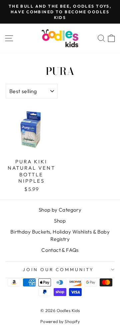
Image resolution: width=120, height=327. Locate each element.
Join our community (58, 269)
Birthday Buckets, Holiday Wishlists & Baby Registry (60, 235)
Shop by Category (60, 210)
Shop (60, 221)
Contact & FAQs (60, 250)
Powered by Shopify (60, 321)
